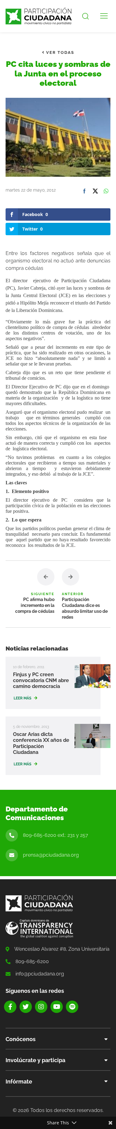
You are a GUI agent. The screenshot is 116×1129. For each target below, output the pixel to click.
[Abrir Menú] (104, 16)
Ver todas (59, 52)
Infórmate (19, 1081)
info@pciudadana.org (39, 974)
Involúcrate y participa (35, 1060)
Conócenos (21, 1039)
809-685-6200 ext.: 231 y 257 (55, 835)
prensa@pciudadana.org (51, 855)
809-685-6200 (32, 961)
